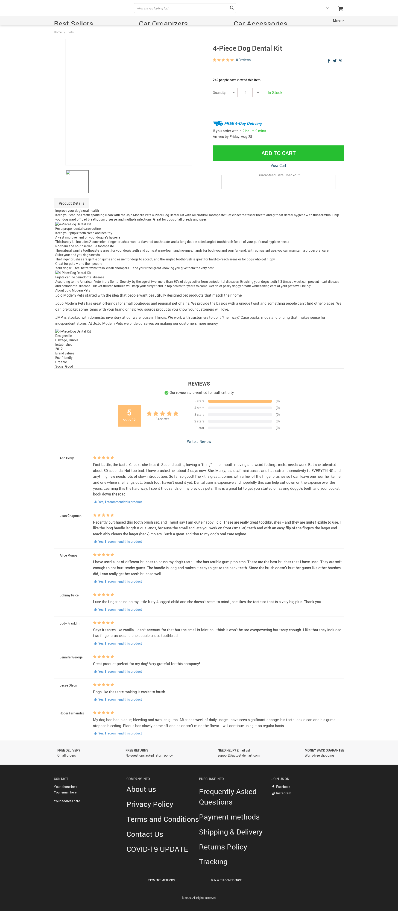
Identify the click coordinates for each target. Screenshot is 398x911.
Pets (70, 32)
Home (58, 32)
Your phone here (65, 786)
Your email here (65, 792)
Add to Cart (278, 153)
